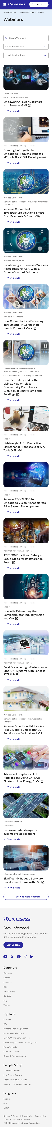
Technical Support (11, 1070)
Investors (7, 982)
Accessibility (40, 1116)
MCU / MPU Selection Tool (14, 1033)
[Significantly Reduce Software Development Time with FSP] (26, 857)
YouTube (5, 956)
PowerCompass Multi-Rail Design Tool (20, 1042)
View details (13, 111)
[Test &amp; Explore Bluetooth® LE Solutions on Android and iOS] (26, 698)
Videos (6, 1005)
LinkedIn (31, 956)
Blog (5, 1000)
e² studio (7, 1019)
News (5, 987)
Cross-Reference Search (14, 1056)
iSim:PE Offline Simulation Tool (16, 1038)
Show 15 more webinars (28, 896)
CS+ (5, 1024)
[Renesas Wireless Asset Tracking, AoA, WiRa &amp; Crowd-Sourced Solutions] (26, 240)
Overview (7, 973)
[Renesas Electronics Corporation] (17, 4)
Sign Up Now (13, 944)
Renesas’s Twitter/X (12, 956)
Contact (7, 996)
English (6, 1099)
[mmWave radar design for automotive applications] (26, 805)
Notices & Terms (10, 1116)
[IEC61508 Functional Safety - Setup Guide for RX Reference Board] (26, 530)
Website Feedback (21, 1119)
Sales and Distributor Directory (17, 1084)
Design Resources (10, 12)
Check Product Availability (15, 1079)
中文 (5, 1103)
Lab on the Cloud (11, 1051)
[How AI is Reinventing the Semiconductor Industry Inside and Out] (26, 586)
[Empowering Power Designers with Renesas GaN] (26, 77)
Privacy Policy (26, 1116)
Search (39, 4)
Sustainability (9, 991)
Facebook (19, 956)
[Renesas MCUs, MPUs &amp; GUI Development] (26, 129)
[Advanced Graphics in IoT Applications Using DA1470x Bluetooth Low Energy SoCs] (26, 757)
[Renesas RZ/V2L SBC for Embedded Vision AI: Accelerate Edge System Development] (26, 474)
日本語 (6, 1108)
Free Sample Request (12, 1075)
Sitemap (7, 1119)
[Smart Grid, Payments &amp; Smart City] (26, 181)
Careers (7, 977)
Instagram (25, 956)
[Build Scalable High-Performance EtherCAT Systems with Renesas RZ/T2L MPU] (26, 642)
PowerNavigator (10, 1047)
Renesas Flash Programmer (15, 1028)
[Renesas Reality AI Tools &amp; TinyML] (26, 418)
